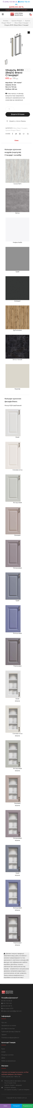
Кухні (3, 1049)
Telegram (16, 1106)
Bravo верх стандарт (22, 23)
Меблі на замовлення (8, 1061)
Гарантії (3, 1034)
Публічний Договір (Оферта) (10, 1031)
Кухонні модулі (17, 21)
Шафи (3, 1052)
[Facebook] (12, 133)
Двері (3, 1058)
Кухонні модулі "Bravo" (13, 130)
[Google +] (24, 133)
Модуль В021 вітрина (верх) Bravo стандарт (25, 70)
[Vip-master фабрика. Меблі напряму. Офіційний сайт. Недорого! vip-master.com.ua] (16, 14)
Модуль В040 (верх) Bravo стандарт (29, 70)
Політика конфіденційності (10, 1037)
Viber (5, 1106)
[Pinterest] (20, 133)
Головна (5, 21)
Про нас (4, 1022)
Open (2, 14)
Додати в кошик (17, 114)
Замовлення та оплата (8, 1025)
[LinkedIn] (28, 133)
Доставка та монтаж (8, 1028)
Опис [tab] (16, 140)
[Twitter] (16, 133)
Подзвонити (27, 1106)
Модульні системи (7, 1055)
